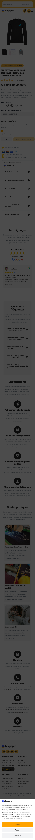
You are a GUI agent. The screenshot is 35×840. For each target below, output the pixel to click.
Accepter (17, 824)
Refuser (17, 830)
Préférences (17, 835)
